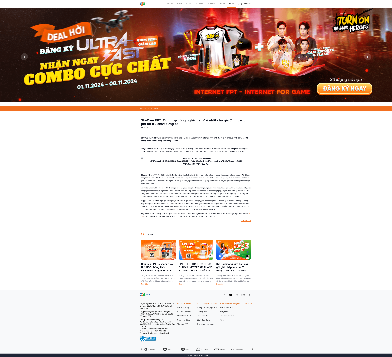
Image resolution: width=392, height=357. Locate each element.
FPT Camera (199, 3)
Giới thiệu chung (183, 308)
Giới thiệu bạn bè (203, 312)
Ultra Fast (222, 3)
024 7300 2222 (160, 331)
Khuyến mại (224, 312)
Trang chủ (169, 3)
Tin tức (222, 320)
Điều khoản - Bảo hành (205, 324)
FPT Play (188, 3)
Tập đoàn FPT (182, 324)
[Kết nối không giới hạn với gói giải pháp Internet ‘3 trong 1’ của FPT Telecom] (233, 259)
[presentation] (24, 56)
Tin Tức (231, 3)
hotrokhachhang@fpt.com (158, 329)
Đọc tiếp (144, 284)
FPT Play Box (211, 3)
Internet (179, 3)
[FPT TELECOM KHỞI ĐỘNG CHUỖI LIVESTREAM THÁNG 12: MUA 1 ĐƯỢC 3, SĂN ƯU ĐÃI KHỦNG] (196, 259)
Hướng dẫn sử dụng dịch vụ (207, 308)
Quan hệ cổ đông (183, 320)
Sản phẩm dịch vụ (226, 308)
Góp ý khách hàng (203, 320)
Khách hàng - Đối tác (184, 316)
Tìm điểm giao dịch (227, 316)
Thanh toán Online (203, 316)
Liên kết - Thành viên (184, 312)
